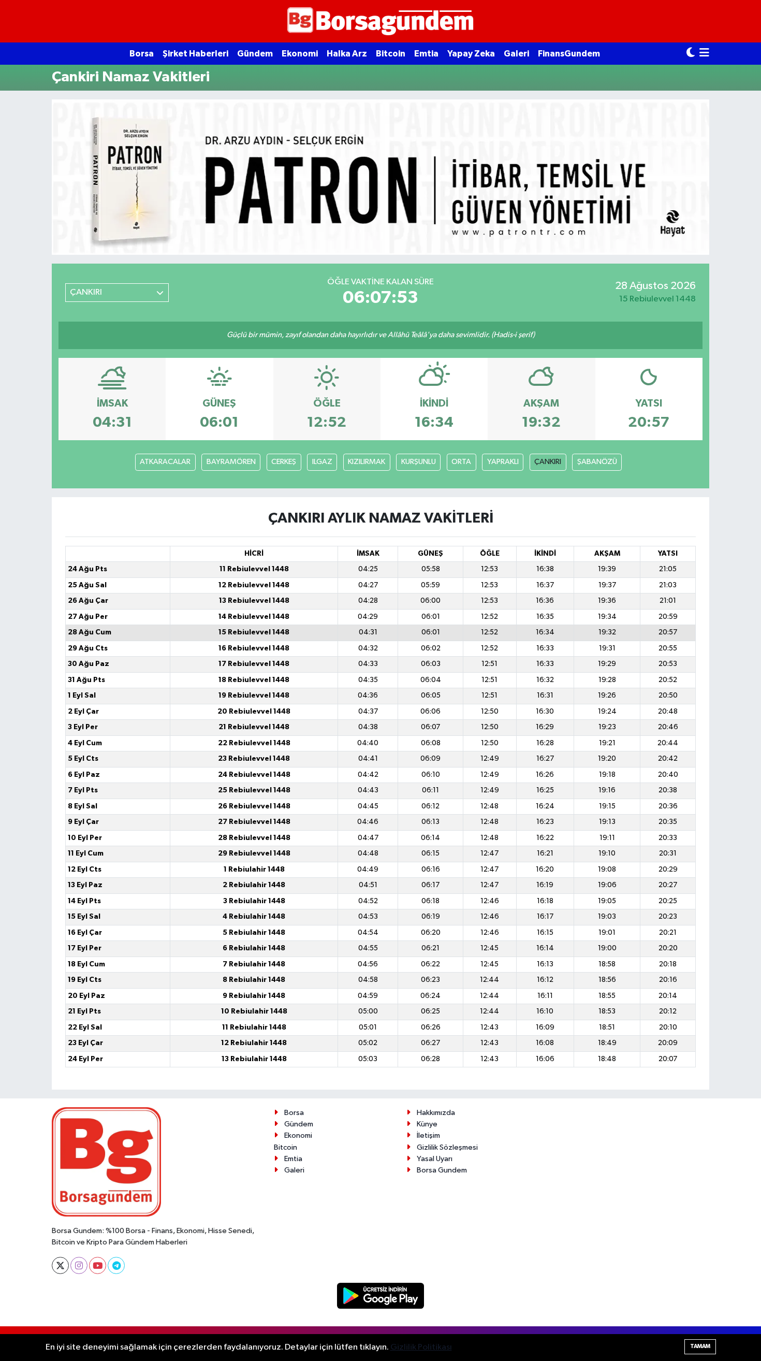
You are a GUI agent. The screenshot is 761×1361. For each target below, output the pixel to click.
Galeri (516, 53)
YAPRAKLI (503, 462)
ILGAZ (322, 462)
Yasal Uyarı (434, 1159)
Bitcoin (390, 53)
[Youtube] (97, 1265)
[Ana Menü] (704, 53)
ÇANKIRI (547, 462)
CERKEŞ (283, 462)
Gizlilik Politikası (421, 1347)
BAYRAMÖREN (231, 462)
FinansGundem (569, 53)
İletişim (428, 1135)
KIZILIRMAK (366, 462)
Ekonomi (300, 53)
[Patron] (380, 176)
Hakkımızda (436, 1113)
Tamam (700, 1346)
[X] (60, 1265)
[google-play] (381, 1295)
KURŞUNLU (418, 462)
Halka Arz (347, 53)
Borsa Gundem (442, 1170)
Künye (427, 1124)
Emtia (426, 53)
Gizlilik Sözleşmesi (447, 1147)
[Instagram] (78, 1265)
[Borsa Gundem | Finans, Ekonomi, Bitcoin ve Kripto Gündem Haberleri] (380, 21)
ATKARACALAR (165, 462)
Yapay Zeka (471, 53)
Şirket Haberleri (195, 53)
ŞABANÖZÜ (597, 462)
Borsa (141, 53)
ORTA (461, 462)
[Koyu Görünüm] (690, 53)
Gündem (255, 53)
